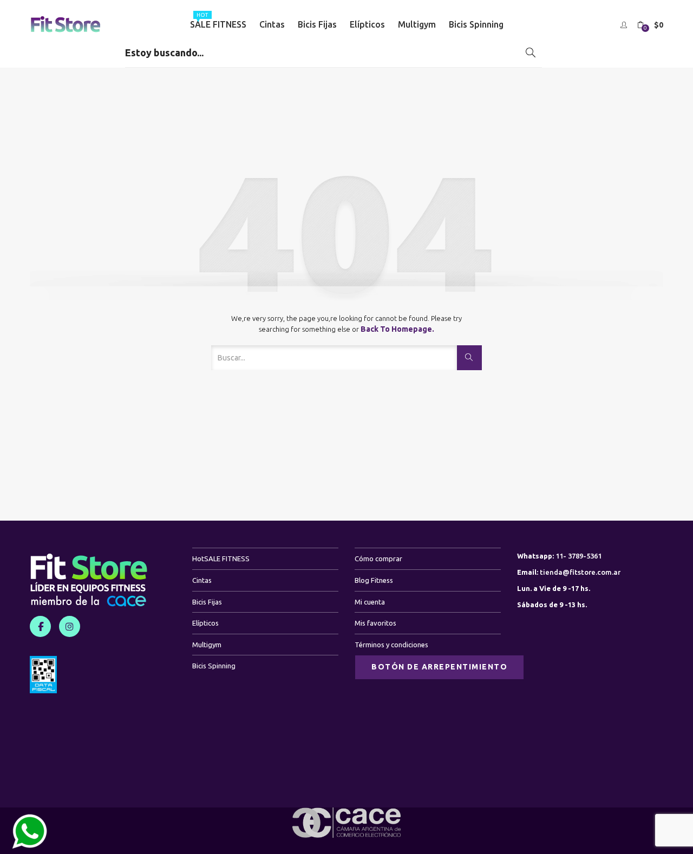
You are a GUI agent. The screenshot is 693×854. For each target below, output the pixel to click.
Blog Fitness (374, 580)
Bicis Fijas (317, 24)
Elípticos (367, 24)
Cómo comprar (378, 558)
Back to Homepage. (397, 329)
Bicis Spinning (476, 24)
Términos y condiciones (391, 644)
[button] (650, 24)
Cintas (272, 24)
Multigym (417, 24)
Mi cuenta (370, 602)
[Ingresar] (625, 24)
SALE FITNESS (218, 20)
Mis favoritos (375, 623)
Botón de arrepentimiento (439, 666)
